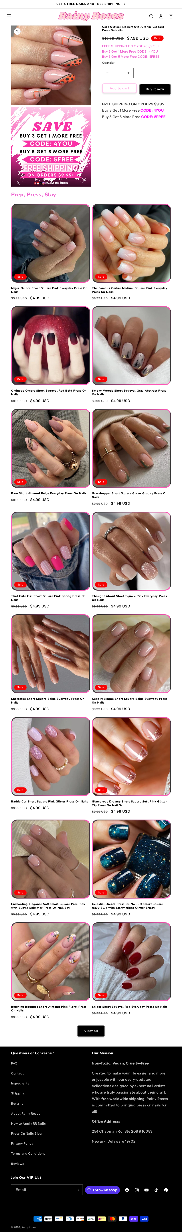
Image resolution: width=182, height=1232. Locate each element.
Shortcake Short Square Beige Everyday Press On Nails (48, 701)
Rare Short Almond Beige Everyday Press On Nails (48, 493)
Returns (17, 1104)
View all (91, 1031)
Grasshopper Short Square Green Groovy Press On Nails (130, 495)
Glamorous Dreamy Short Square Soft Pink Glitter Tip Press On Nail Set (129, 803)
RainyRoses (29, 1227)
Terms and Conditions (28, 1153)
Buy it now (155, 89)
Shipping (18, 1093)
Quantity (108, 62)
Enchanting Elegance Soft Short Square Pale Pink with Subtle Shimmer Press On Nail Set (48, 906)
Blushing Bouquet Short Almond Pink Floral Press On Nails (48, 1009)
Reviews (17, 1164)
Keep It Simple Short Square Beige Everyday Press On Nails (129, 701)
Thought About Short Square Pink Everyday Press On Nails (129, 598)
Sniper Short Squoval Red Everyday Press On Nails (130, 1007)
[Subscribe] (78, 1190)
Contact (17, 1073)
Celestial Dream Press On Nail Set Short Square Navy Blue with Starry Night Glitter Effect (127, 906)
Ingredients (20, 1083)
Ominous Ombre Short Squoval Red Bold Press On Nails (49, 392)
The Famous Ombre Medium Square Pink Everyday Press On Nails (129, 290)
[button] (9, 16)
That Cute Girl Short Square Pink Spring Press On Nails (48, 598)
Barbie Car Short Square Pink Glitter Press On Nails (49, 802)
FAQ (14, 1063)
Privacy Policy (22, 1143)
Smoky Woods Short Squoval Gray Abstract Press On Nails (129, 392)
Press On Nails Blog (26, 1133)
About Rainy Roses (25, 1114)
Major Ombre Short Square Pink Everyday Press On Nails (49, 290)
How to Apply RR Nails (28, 1124)
